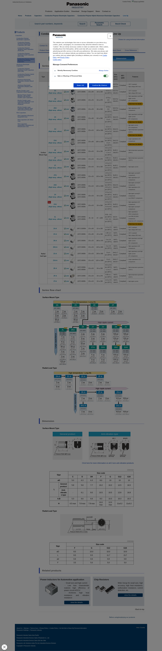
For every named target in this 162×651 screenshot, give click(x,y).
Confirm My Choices (99, 85)
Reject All (80, 85)
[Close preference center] (110, 36)
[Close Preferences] (4, 647)
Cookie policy (57, 60)
